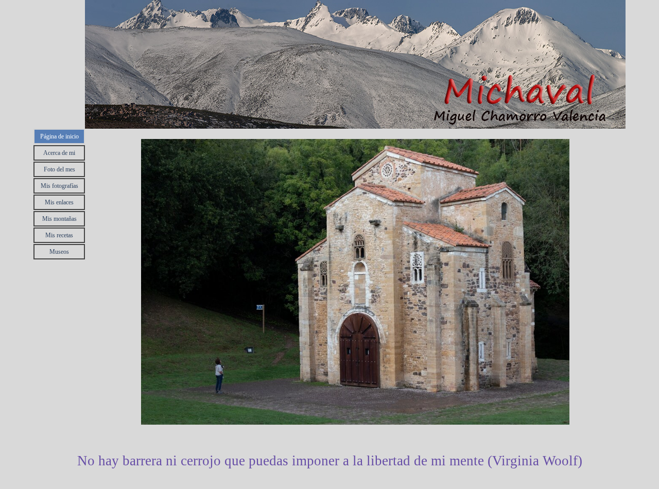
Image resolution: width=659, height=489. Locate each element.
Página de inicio (59, 136)
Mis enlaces (59, 202)
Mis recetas (59, 235)
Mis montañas (59, 218)
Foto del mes (59, 169)
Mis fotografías (59, 185)
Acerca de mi (59, 152)
